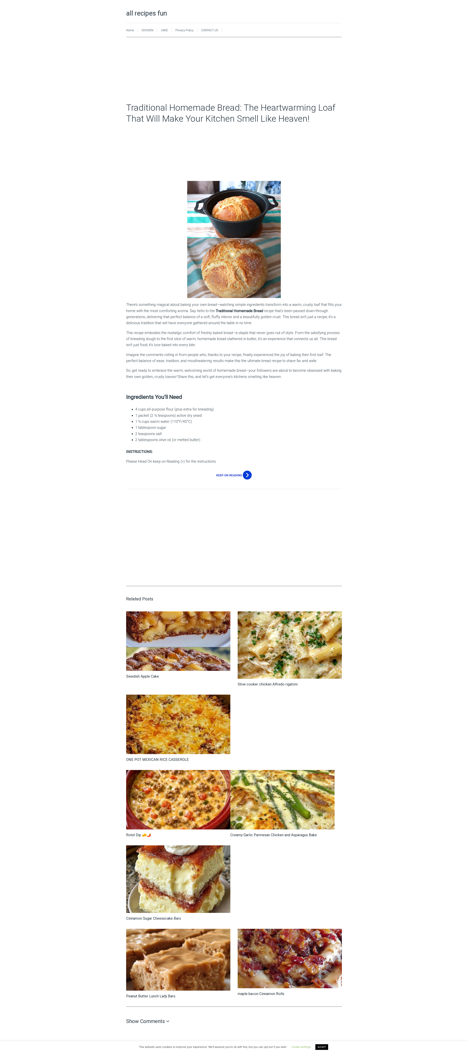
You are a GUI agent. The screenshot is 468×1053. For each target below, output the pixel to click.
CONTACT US (209, 30)
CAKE (164, 30)
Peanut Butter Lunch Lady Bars (150, 996)
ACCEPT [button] (322, 1047)
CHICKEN (147, 30)
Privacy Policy (185, 30)
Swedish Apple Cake (142, 676)
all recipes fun (146, 13)
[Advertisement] (234, 75)
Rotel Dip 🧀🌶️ (138, 835)
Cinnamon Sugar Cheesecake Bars (153, 918)
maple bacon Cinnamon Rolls (261, 994)
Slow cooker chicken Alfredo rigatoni (268, 684)
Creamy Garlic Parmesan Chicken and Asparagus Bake (273, 835)
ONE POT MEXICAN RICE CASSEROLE (157, 759)
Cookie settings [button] (301, 1047)
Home (130, 30)
